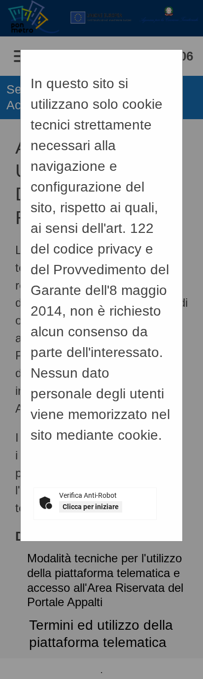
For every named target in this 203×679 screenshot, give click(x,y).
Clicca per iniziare (91, 507)
